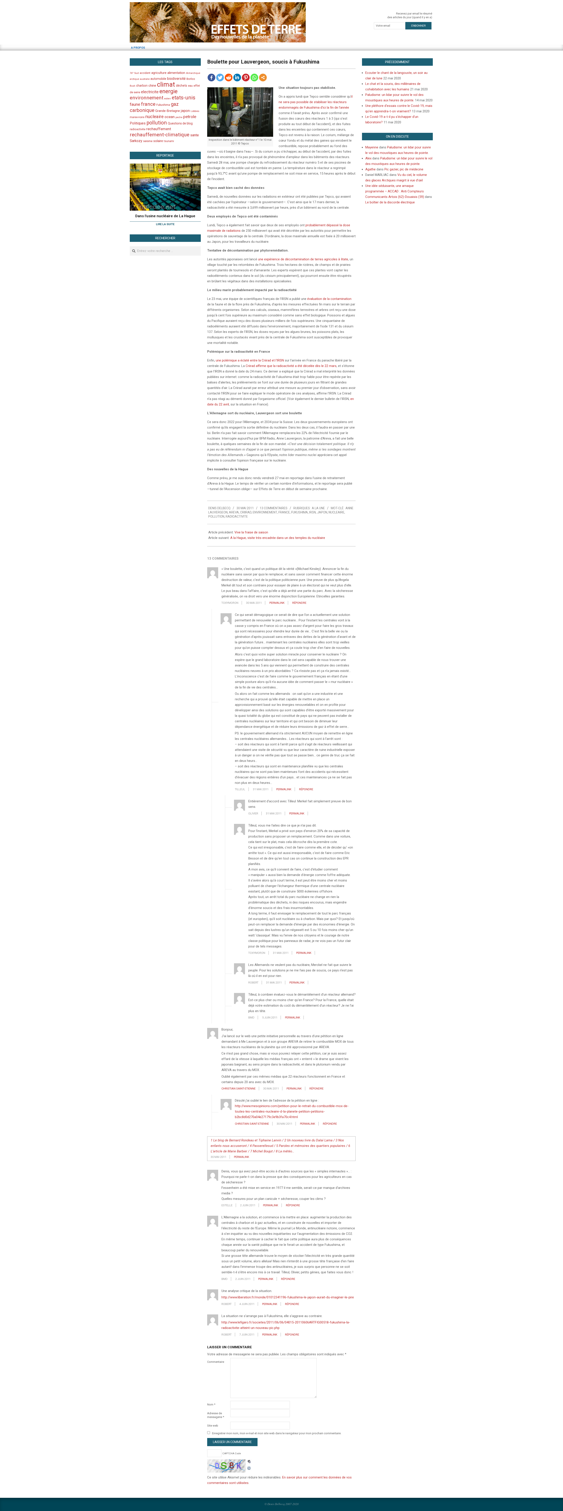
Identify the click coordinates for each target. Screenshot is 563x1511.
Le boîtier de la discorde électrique (390, 202)
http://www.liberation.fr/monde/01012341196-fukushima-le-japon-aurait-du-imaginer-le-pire (287, 1297)
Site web (212, 1425)
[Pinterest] (246, 77)
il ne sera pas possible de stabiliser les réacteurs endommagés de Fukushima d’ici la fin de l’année (316, 102)
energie (168, 91)
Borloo (190, 78)
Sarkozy (136, 141)
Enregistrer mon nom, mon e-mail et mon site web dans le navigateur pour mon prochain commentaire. (276, 1433)
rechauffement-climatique (159, 135)
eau (190, 85)
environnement (265, 512)
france (284, 512)
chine (152, 86)
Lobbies (195, 111)
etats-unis (183, 98)
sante (194, 135)
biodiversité (176, 79)
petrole (189, 116)
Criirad (245, 512)
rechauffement (158, 129)
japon (322, 512)
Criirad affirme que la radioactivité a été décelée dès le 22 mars (291, 366)
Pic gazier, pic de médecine (403, 169)
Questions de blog (180, 123)
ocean (170, 117)
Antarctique (193, 73)
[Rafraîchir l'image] (249, 1467)
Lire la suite (165, 224)
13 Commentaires (273, 508)
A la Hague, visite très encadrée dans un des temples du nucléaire (277, 538)
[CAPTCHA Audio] (249, 1462)
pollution (216, 516)
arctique (134, 79)
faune (135, 104)
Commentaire (215, 1361)
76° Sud (134, 73)
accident (145, 73)
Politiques (138, 123)
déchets (181, 85)
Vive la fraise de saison (251, 532)
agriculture (158, 73)
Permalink (277, 602)
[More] (263, 77)
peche (178, 117)
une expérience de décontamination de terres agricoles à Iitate (303, 259)
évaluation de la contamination (329, 299)
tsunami (169, 141)
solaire (158, 141)
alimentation (176, 73)
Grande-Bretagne (167, 111)
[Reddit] (228, 77)
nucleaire (336, 512)
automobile (158, 78)
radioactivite (237, 516)
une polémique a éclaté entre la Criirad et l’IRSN (250, 360)
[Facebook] (211, 77)
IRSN (312, 512)
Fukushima (299, 512)
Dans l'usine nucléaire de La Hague (165, 216)
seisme (147, 141)
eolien (167, 98)
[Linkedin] (237, 77)
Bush (132, 85)
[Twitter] (220, 77)
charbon (142, 85)
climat (166, 84)
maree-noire (137, 117)
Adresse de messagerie (215, 1415)
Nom (211, 1404)
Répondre (299, 602)
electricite (150, 91)
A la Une (318, 508)
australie (145, 79)
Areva (234, 512)
